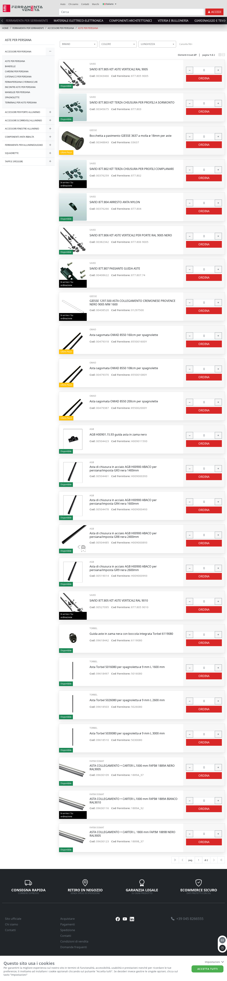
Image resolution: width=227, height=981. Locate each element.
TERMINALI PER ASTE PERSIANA (21, 102)
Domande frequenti (73, 947)
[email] (222, 940)
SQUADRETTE (12, 153)
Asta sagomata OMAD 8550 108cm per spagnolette (124, 368)
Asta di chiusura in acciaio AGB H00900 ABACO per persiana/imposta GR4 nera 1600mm (123, 501)
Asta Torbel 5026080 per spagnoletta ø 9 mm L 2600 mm (127, 700)
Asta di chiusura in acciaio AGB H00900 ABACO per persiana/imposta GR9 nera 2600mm (123, 568)
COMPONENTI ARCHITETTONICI (130, 21)
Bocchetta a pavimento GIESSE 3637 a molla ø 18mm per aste (130, 135)
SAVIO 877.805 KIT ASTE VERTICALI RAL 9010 (119, 600)
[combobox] (78, 44)
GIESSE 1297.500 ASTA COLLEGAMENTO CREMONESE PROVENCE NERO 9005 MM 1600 (132, 302)
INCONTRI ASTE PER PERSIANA (20, 87)
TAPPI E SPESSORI (14, 161)
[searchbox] (95, 48)
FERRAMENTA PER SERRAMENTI (27, 21)
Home (5, 28)
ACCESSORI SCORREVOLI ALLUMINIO (23, 120)
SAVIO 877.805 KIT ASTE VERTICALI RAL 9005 (119, 69)
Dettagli (72, 72)
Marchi (95, 4)
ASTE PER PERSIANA (88, 28)
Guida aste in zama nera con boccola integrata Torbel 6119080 (131, 633)
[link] (22, 8)
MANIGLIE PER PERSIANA (17, 92)
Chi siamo (73, 4)
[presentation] (3, 20)
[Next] (214, 860)
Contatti (85, 4)
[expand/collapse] (50, 52)
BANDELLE (10, 66)
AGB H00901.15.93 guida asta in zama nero (118, 434)
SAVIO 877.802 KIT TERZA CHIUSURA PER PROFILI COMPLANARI (132, 169)
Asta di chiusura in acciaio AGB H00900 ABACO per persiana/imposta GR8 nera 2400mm (123, 535)
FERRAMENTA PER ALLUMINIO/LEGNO (24, 144)
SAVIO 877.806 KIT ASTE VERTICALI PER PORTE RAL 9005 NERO (131, 235)
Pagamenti (67, 924)
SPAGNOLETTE (12, 97)
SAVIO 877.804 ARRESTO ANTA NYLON (115, 202)
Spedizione (67, 930)
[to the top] (222, 948)
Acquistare (67, 919)
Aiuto (62, 4)
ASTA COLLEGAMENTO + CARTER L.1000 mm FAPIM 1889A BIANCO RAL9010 (134, 800)
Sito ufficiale (13, 919)
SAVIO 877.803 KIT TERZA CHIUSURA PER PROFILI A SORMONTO (132, 102)
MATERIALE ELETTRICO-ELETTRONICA (78, 21)
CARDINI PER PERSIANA (17, 71)
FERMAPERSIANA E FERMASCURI (21, 81)
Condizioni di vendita (74, 941)
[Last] (221, 860)
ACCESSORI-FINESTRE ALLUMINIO (22, 128)
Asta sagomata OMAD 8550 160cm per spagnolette (124, 335)
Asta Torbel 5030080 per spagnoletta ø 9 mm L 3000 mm (127, 733)
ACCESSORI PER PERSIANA (61, 28)
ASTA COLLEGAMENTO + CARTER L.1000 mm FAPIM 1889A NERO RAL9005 (132, 767)
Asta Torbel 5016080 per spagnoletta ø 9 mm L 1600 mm (127, 667)
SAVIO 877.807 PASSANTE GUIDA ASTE (115, 268)
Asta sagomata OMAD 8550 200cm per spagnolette (124, 401)
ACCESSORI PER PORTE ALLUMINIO (22, 112)
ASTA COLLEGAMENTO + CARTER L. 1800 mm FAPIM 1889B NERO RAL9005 (132, 833)
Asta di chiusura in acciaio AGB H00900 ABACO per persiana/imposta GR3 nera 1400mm (123, 468)
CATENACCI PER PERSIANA (18, 76)
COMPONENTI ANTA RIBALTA (19, 136)
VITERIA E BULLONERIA (173, 21)
